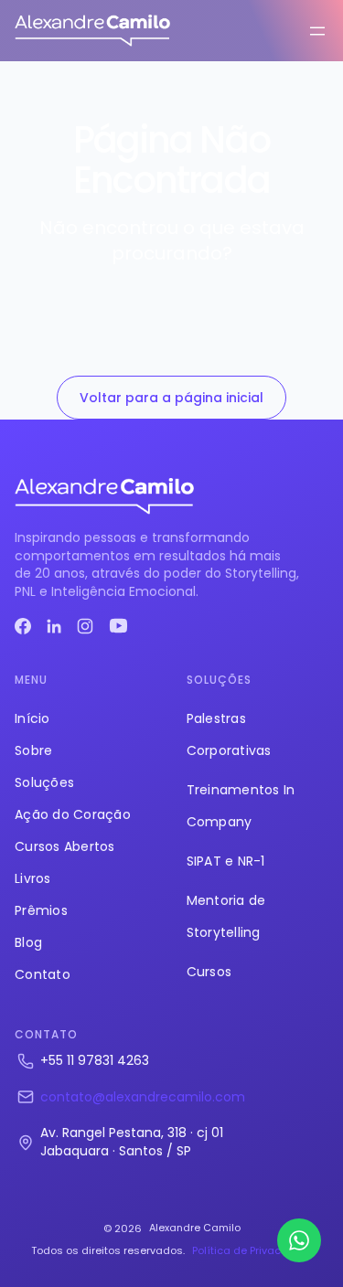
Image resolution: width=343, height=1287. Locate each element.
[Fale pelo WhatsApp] (299, 1240)
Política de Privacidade (252, 1250)
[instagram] (85, 626)
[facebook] (23, 626)
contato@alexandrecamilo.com (142, 1097)
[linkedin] (54, 626)
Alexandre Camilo (195, 1227)
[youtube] (118, 625)
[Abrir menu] (317, 31)
